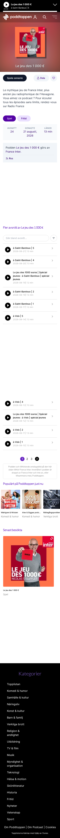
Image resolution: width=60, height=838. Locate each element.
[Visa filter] (53, 238)
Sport (10, 819)
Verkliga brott (15, 724)
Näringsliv (13, 704)
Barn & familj (15, 717)
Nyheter (12, 805)
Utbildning (13, 741)
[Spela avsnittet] (8, 250)
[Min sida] (35, 17)
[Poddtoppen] (17, 17)
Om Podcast (35, 827)
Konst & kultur (15, 711)
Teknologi (13, 772)
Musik (10, 755)
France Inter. (13, 151)
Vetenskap (13, 812)
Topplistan (13, 684)
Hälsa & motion (16, 779)
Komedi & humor (17, 690)
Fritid (24, 118)
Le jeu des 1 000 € (28, 147)
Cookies (51, 827)
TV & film (12, 748)
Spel (9, 118)
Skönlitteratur (15, 785)
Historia (12, 792)
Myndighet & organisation (15, 763)
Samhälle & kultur (18, 697)
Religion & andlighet (13, 733)
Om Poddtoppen (14, 827)
